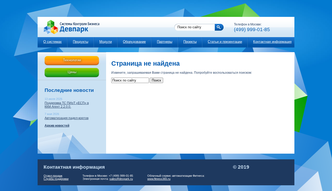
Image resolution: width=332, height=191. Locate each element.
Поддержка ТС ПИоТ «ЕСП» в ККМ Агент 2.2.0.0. (67, 104)
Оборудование (134, 42)
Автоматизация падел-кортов (66, 118)
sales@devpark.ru (121, 178)
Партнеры (164, 42)
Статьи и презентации (225, 42)
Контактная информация (272, 42)
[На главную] (69, 27)
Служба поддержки (56, 178)
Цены (72, 72)
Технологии (72, 60)
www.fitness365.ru (158, 178)
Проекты (190, 42)
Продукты (80, 42)
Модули (105, 42)
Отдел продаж (53, 175)
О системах (52, 42)
